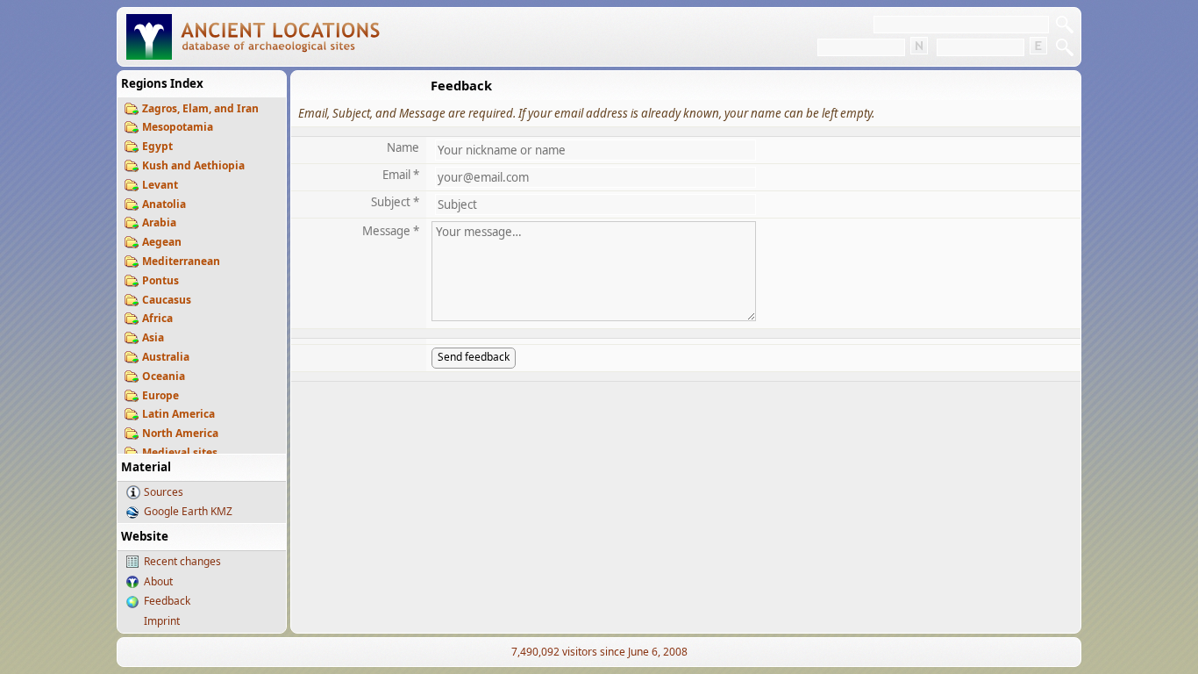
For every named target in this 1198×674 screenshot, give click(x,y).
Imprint (162, 620)
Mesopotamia (177, 126)
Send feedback (474, 356)
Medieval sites (179, 452)
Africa (157, 318)
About (158, 581)
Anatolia (164, 204)
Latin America (178, 413)
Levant (160, 184)
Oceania (163, 376)
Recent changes (182, 561)
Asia (153, 337)
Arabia (159, 222)
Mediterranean (181, 261)
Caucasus (166, 299)
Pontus (160, 280)
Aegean (162, 241)
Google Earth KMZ (188, 511)
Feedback (167, 600)
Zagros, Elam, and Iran (200, 108)
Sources (163, 491)
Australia (165, 356)
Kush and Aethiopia (193, 165)
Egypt (157, 146)
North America (180, 433)
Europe (160, 395)
